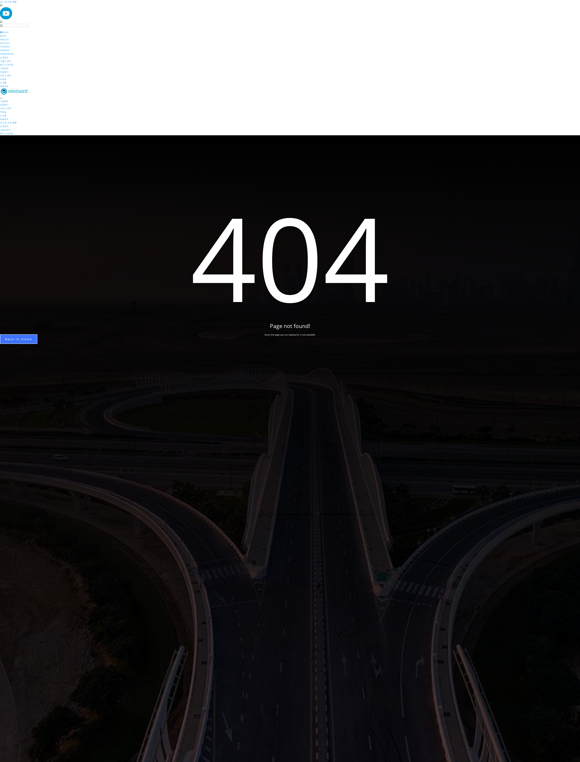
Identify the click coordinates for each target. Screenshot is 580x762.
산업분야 (4, 71)
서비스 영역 (5, 75)
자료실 (3, 79)
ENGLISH (4, 39)
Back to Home (18, 339)
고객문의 (4, 57)
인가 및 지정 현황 (8, 1)
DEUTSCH (5, 43)
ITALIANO (5, 46)
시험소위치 (5, 129)
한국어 (3, 35)
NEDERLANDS (7, 53)
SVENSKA (4, 50)
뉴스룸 (3, 82)
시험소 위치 (5, 61)
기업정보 (4, 68)
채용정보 (4, 86)
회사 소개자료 (6, 64)
